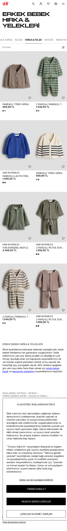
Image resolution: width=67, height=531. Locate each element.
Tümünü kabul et (36, 489)
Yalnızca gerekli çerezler (36, 501)
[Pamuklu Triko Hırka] (17, 76)
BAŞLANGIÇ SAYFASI (14, 393)
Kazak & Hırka (38, 396)
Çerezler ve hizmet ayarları (36, 514)
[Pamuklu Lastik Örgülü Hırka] (17, 145)
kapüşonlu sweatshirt (23, 371)
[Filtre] (63, 47)
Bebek (33, 393)
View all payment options (14, 522)
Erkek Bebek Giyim (14, 396)
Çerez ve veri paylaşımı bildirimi (36, 479)
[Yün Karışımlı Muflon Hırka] (17, 217)
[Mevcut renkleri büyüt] (4, 111)
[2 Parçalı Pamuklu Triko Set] (50, 76)
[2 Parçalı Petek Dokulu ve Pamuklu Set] (50, 217)
